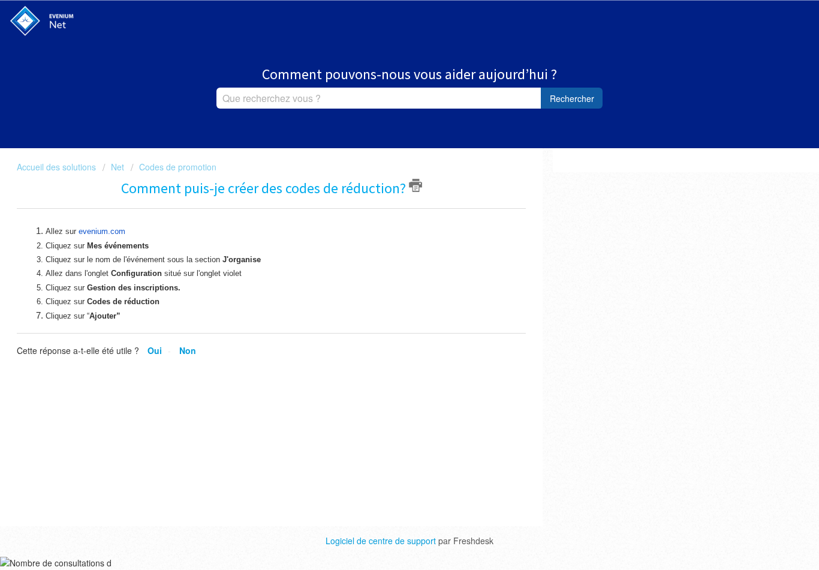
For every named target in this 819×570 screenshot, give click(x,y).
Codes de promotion (177, 167)
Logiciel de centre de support (382, 541)
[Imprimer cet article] (415, 185)
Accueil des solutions (57, 167)
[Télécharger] (387, 125)
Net (117, 167)
